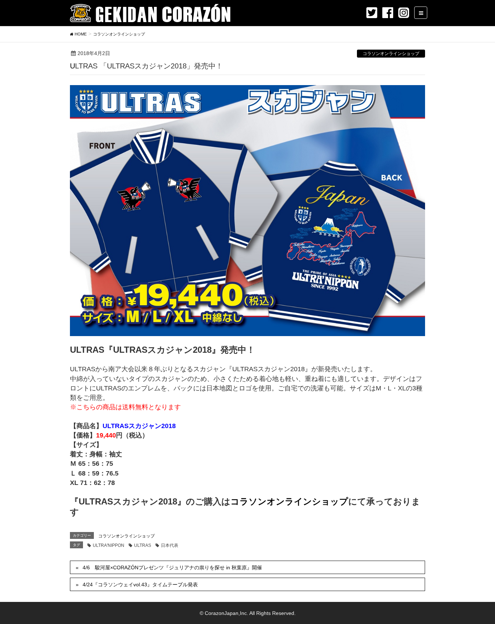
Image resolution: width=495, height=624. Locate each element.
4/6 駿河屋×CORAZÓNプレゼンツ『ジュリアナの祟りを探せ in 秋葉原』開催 (172, 567)
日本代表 (169, 545)
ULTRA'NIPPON (108, 545)
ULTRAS (142, 545)
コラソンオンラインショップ (391, 53)
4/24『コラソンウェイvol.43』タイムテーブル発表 (140, 584)
